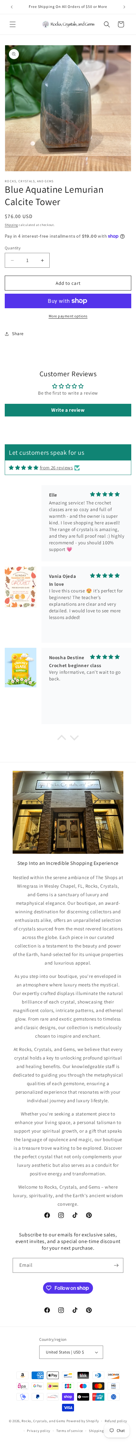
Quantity (13, 248)
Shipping (11, 225)
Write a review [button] (67, 410)
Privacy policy (38, 1430)
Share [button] (18, 333)
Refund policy (116, 1421)
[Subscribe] (116, 1265)
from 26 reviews (56, 468)
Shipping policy (102, 1430)
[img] (24, 467)
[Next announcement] (124, 7)
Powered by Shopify (82, 1421)
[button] (13, 24)
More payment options (68, 316)
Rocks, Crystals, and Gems (43, 1421)
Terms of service (69, 1430)
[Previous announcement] (12, 7)
